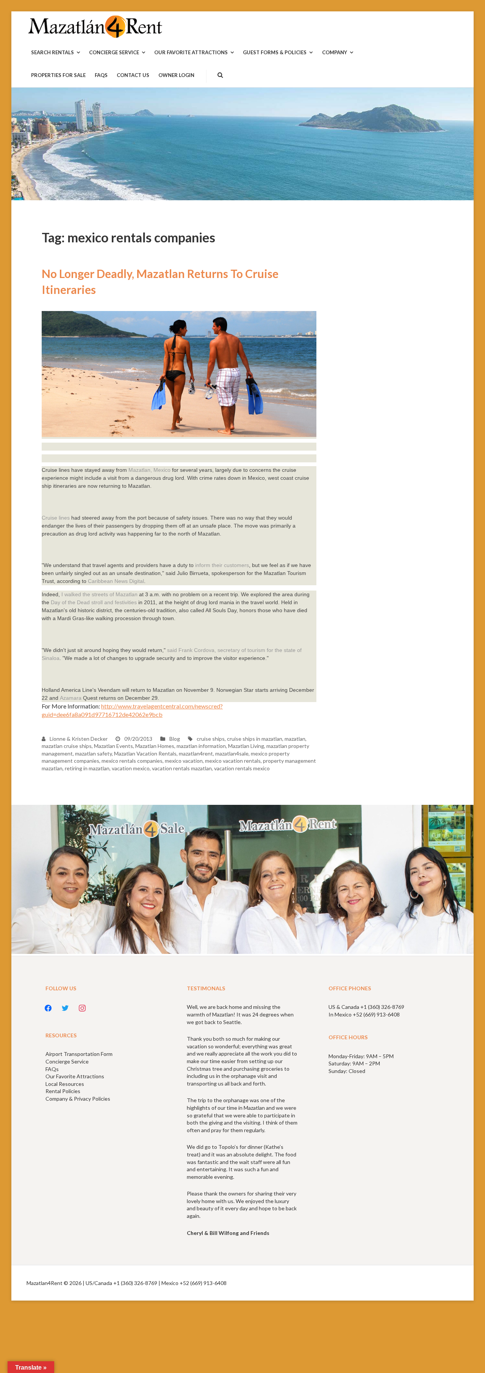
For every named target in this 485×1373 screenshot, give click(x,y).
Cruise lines (56, 518)
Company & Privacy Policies (77, 1098)
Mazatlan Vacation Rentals (145, 753)
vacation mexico (131, 768)
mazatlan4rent (196, 753)
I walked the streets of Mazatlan (99, 594)
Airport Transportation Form (79, 1054)
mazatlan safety (93, 753)
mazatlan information (201, 746)
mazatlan (295, 738)
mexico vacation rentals (233, 760)
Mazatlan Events (113, 746)
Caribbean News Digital (116, 581)
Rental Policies (62, 1091)
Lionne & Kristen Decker (78, 738)
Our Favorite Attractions (74, 1076)
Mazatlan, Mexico (149, 470)
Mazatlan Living (246, 746)
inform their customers (222, 565)
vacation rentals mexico (242, 768)
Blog (174, 738)
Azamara (70, 698)
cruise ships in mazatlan (254, 738)
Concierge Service (67, 1061)
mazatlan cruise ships (67, 746)
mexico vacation (184, 760)
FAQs (52, 1069)
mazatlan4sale (232, 753)
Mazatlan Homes (154, 746)
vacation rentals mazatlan (182, 768)
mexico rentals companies (132, 760)
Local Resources (64, 1084)
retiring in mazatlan (87, 768)
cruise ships (211, 738)
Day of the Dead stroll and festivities (94, 602)
